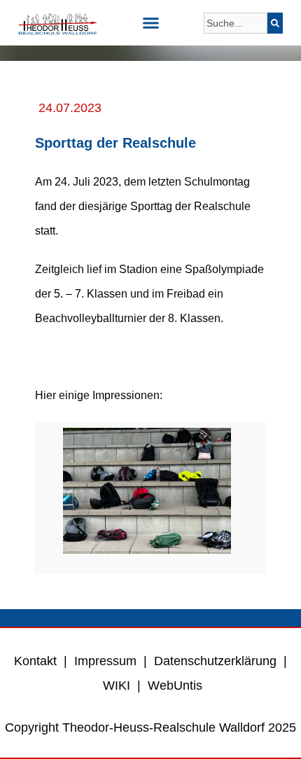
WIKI (114, 685)
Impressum (105, 661)
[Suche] (275, 23)
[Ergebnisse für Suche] (235, 41)
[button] (150, 23)
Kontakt (35, 661)
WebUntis (175, 685)
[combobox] (235, 23)
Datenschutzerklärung (215, 661)
